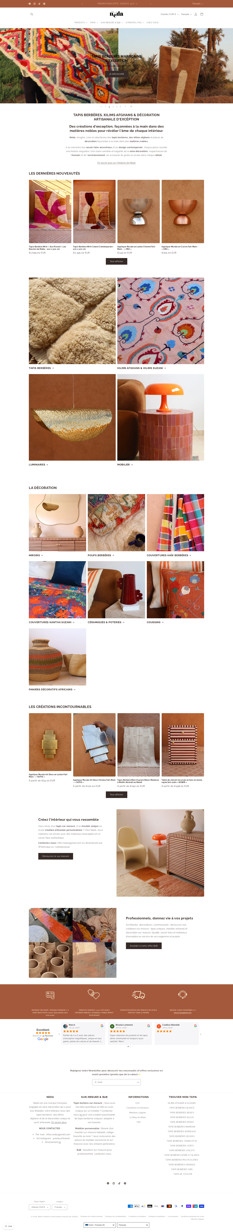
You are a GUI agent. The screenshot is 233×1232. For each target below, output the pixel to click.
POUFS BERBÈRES (99, 555)
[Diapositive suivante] (125, 106)
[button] (32, 14)
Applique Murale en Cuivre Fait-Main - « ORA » (180, 248)
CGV (138, 1103)
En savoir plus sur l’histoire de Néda (116, 162)
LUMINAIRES (37, 464)
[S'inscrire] (138, 1082)
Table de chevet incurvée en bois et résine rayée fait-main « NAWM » (182, 781)
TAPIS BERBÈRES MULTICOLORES (181, 1160)
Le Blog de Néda (138, 1117)
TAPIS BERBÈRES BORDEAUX (182, 1132)
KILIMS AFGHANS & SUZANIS (182, 1103)
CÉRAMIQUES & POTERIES (104, 622)
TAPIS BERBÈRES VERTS (182, 1146)
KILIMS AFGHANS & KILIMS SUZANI (140, 368)
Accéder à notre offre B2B (144, 946)
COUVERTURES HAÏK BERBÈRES (167, 555)
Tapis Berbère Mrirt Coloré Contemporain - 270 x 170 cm (93, 248)
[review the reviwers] (102, 1026)
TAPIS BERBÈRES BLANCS (181, 1108)
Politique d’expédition (157, 1216)
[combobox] (100, 1225)
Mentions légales (197, 1219)
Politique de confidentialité (115, 1216)
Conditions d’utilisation (137, 1216)
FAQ (139, 1122)
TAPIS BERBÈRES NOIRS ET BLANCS (181, 1155)
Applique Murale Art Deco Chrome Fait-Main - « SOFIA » (94, 781)
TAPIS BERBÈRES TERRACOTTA (182, 1141)
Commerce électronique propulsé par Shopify (60, 1216)
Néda (40, 1216)
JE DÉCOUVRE (138, 88)
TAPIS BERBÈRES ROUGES (182, 1136)
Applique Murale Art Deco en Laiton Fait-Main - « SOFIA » (48, 775)
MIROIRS (34, 555)
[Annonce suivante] (151, 3)
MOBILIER (123, 464)
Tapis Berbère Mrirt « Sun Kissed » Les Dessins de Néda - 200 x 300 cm (47, 248)
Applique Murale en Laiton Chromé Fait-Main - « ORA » (136, 248)
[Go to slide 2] (130, 1046)
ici (60, 1142)
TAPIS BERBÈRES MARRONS (181, 1127)
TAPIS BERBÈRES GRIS (182, 1169)
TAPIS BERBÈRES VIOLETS (182, 1150)
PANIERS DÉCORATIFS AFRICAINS (51, 689)
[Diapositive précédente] (101, 106)
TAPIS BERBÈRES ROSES (182, 1122)
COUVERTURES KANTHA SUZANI (50, 622)
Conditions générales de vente (192, 1216)
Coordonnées (173, 1216)
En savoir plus (58, 1122)
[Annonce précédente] (82, 3)
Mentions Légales (137, 1113)
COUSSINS (154, 622)
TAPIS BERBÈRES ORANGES (181, 1165)
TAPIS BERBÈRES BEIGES (182, 1113)
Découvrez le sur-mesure (55, 856)
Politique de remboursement (91, 1216)
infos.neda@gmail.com (182, 1013)
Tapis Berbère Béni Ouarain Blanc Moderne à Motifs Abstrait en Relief (138, 781)
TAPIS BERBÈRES (40, 368)
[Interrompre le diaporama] (132, 106)
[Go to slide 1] (128, 1046)
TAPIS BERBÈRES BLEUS (182, 1117)
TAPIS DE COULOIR (183, 1174)
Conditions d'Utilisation (137, 1108)
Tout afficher (116, 261)
